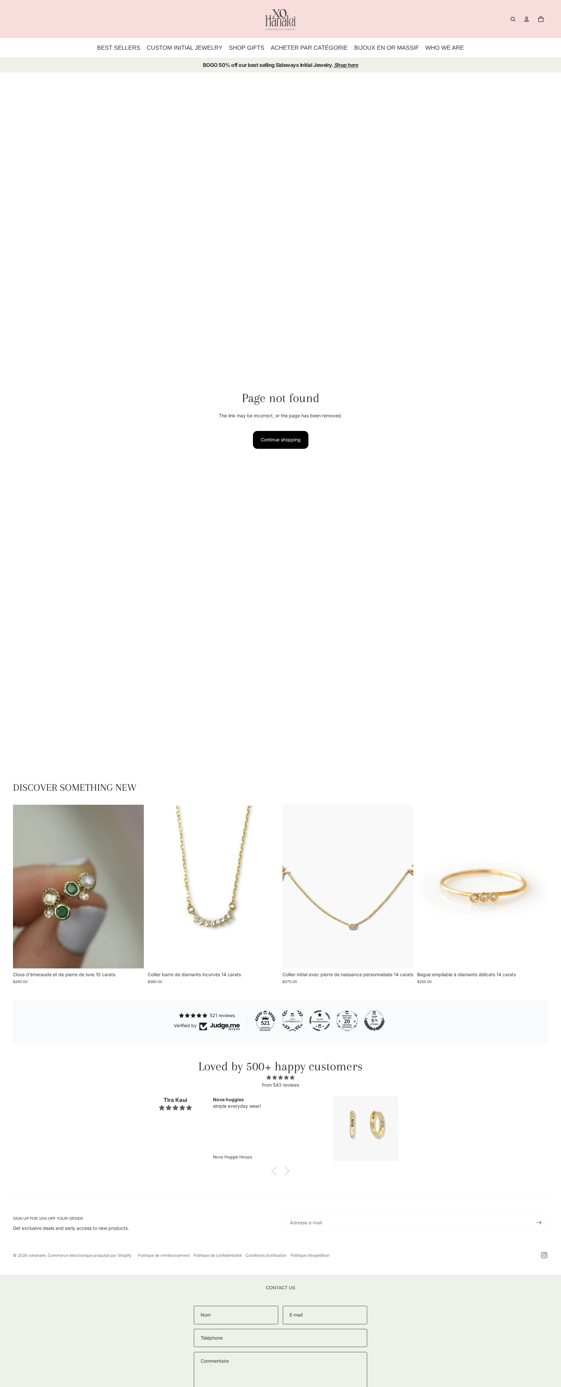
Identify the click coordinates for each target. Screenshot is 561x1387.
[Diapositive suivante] (134, 886)
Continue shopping (281, 439)
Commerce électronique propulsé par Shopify (89, 1255)
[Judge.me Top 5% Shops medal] (374, 1020)
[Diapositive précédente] (22, 886)
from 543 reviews (280, 1085)
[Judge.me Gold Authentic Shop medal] (292, 1020)
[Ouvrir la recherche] (513, 19)
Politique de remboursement (164, 1255)
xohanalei (37, 1255)
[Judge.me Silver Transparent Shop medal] (319, 1020)
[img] (280, 1077)
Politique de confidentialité (217, 1255)
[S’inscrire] (539, 1223)
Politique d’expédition (310, 1255)
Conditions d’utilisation (266, 1255)
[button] (275, 1171)
